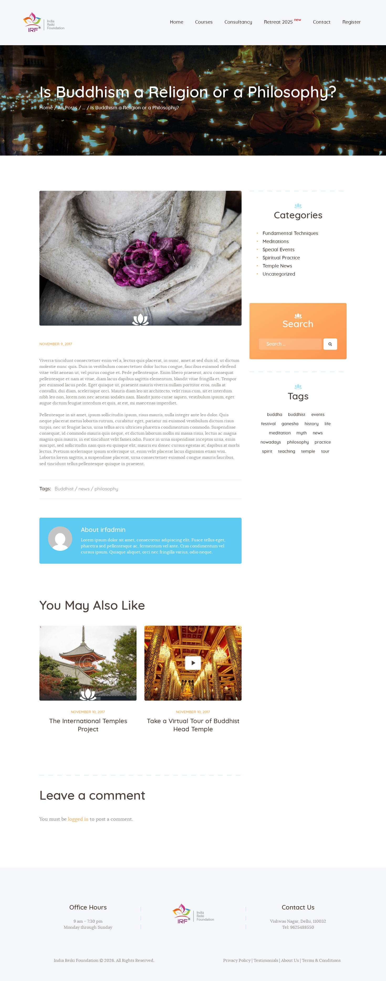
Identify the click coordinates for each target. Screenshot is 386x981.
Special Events (279, 250)
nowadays (270, 442)
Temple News (277, 266)
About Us (290, 960)
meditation (280, 433)
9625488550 (301, 927)
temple (308, 451)
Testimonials (266, 960)
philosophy (106, 489)
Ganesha (290, 424)
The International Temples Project (88, 725)
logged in (78, 819)
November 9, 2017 (55, 344)
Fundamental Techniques (290, 233)
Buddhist (64, 489)
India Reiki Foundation (76, 960)
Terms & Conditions (321, 960)
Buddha (274, 415)
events (318, 415)
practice (323, 442)
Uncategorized (279, 274)
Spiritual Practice (281, 258)
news (84, 489)
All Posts (67, 108)
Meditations (276, 241)
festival (268, 424)
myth (301, 433)
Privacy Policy (237, 960)
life (328, 424)
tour (325, 451)
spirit (267, 451)
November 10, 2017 (88, 712)
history (312, 424)
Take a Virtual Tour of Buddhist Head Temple (193, 725)
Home (46, 108)
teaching (286, 451)
